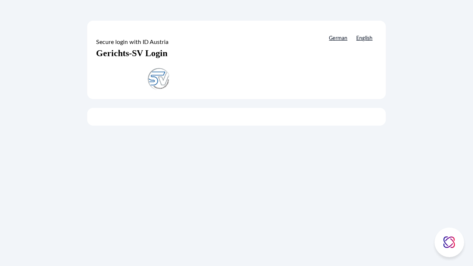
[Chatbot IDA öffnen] (449, 242)
